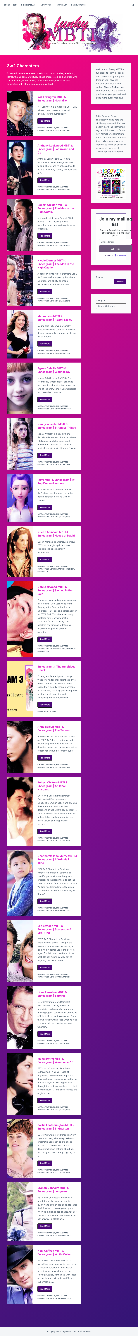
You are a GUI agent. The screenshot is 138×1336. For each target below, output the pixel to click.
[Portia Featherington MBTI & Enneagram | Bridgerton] (20, 1148)
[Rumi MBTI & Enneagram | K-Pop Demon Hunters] (20, 498)
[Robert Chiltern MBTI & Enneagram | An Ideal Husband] (20, 811)
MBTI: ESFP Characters (60, 130)
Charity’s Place (78, 5)
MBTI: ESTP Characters (60, 190)
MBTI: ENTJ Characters (60, 465)
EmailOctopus (121, 255)
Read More (46, 122)
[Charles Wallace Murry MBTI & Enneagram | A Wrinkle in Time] (20, 883)
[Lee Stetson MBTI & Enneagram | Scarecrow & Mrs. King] (20, 951)
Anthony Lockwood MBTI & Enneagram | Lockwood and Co (55, 149)
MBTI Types (46, 5)
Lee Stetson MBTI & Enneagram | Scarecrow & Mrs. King (54, 929)
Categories (101, 300)
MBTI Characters (57, 569)
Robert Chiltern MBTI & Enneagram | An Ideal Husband (52, 786)
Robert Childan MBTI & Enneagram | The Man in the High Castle (55, 208)
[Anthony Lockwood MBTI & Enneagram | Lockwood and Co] (20, 167)
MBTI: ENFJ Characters (60, 301)
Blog (15, 5)
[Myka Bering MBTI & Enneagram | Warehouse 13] (20, 1084)
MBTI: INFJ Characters (60, 911)
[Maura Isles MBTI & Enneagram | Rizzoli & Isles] (20, 334)
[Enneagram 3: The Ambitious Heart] (20, 689)
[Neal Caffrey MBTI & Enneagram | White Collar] (20, 1274)
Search (99, 277)
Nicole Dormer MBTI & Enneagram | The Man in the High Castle (55, 264)
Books (7, 5)
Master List (62, 5)
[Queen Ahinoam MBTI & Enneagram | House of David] (20, 551)
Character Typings (46, 128)
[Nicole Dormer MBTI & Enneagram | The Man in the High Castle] (20, 280)
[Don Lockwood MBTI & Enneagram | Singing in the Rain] (20, 619)
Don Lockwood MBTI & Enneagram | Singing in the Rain (55, 590)
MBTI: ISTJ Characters (60, 353)
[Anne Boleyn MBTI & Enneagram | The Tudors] (20, 747)
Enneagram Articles (46, 712)
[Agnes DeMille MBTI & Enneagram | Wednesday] (20, 388)
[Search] (133, 5)
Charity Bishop (84, 1331)
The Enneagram (28, 5)
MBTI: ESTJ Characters (60, 245)
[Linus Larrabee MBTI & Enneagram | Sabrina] (20, 1017)
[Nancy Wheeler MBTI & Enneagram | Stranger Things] (20, 444)
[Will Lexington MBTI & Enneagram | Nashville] (20, 113)
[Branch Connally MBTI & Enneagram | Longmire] (20, 1211)
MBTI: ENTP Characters (60, 409)
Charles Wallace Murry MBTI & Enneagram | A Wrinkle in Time (57, 859)
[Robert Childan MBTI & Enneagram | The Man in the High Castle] (20, 225)
